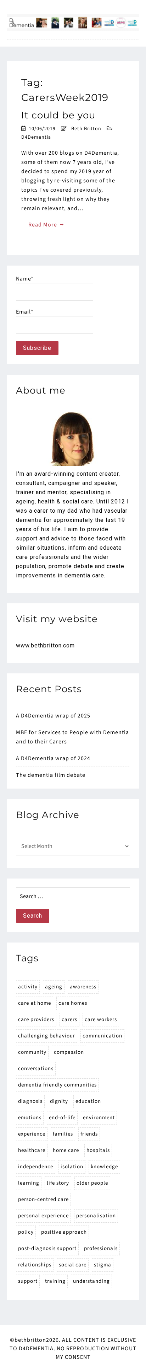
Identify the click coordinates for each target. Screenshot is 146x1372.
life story (58, 1183)
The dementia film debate (50, 775)
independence (35, 1166)
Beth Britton (86, 128)
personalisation (96, 1215)
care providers (36, 1019)
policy (26, 1232)
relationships (34, 1265)
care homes (72, 1003)
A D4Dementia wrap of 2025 (53, 716)
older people (92, 1183)
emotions (29, 1117)
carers (69, 1019)
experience (31, 1134)
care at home (34, 1003)
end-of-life (62, 1117)
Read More (46, 224)
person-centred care (43, 1199)
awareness (83, 987)
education (88, 1101)
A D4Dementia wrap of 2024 (53, 758)
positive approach (64, 1232)
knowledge (104, 1166)
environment (99, 1117)
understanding (91, 1281)
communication (102, 1036)
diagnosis (30, 1101)
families (63, 1134)
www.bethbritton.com (45, 645)
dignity (59, 1101)
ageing (53, 987)
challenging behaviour (46, 1036)
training (55, 1281)
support (28, 1281)
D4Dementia (36, 137)
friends (89, 1134)
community (32, 1052)
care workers (101, 1019)
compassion (69, 1052)
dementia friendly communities (57, 1085)
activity (28, 987)
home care (66, 1150)
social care (72, 1265)
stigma (102, 1265)
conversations (36, 1068)
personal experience (43, 1215)
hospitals (98, 1150)
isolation (72, 1166)
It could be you (58, 115)
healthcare (31, 1150)
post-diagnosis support (47, 1248)
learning (28, 1183)
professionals (101, 1248)
